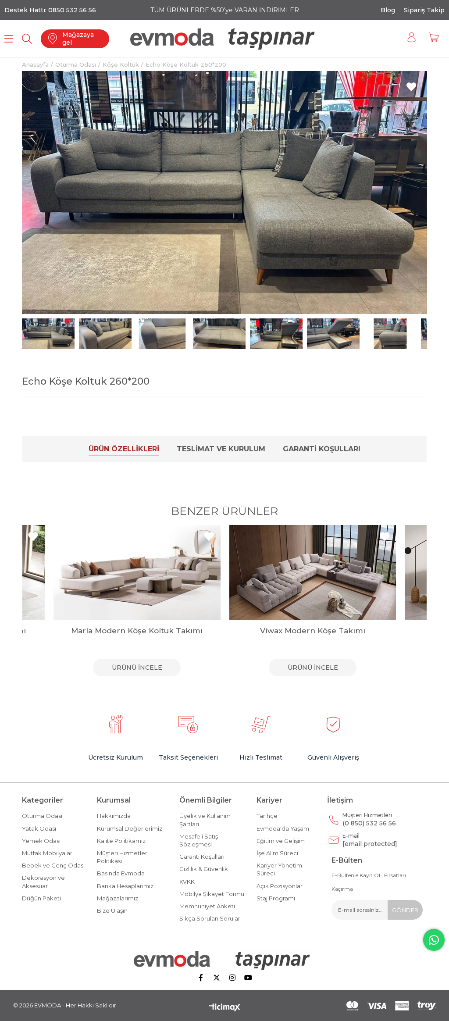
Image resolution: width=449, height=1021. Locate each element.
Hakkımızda (114, 815)
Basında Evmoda (121, 873)
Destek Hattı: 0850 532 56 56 (50, 10)
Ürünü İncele (137, 667)
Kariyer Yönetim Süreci (279, 869)
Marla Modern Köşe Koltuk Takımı (137, 630)
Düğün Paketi (41, 898)
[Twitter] (216, 977)
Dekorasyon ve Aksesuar (43, 881)
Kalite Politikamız (121, 840)
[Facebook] (201, 977)
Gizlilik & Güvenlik (203, 868)
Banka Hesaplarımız (125, 885)
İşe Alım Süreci (277, 853)
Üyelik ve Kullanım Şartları (205, 819)
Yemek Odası (41, 840)
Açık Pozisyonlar (280, 885)
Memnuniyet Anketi (207, 906)
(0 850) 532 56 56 (369, 819)
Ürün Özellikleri (124, 449)
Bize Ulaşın (112, 910)
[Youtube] (248, 977)
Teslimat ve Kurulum (221, 449)
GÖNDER (405, 910)
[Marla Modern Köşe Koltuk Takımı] (137, 572)
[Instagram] (232, 977)
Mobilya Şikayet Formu (211, 893)
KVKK (187, 881)
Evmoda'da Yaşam (283, 828)
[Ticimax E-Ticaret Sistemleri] (224, 1008)
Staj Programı (276, 898)
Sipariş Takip (424, 10)
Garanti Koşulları (321, 449)
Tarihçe (267, 815)
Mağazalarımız (117, 898)
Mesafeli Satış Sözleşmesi (198, 840)
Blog (388, 10)
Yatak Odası (39, 828)
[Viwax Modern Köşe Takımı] (312, 572)
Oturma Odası (42, 815)
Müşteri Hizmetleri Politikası (123, 857)
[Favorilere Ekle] (411, 87)
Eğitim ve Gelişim (281, 840)
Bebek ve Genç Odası (53, 865)
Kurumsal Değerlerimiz (129, 828)
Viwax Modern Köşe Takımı (312, 630)
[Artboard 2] (225, 960)
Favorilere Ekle (33, 536)
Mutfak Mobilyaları (48, 853)
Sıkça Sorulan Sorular (209, 918)
